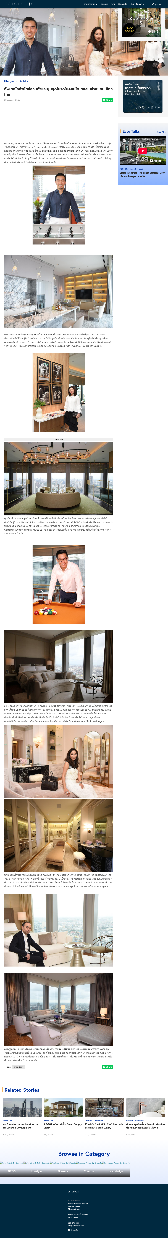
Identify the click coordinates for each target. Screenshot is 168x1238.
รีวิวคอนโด (122, 4)
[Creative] (89, 1163)
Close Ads (59, 439)
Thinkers (63, 1171)
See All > (161, 131)
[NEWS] (11, 1163)
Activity (24, 81)
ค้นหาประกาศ (137, 4)
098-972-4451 (73, 1223)
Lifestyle (9, 81)
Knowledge (116, 1171)
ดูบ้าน (113, 4)
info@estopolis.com (76, 1225)
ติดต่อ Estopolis (74, 1200)
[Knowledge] (116, 1163)
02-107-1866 (73, 1217)
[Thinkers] (63, 1163)
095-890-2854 (74, 1206)
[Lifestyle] (36, 1163)
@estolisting (75, 1209)
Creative (89, 1171)
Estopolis (74, 1230)
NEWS (12, 1171)
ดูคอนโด (104, 4)
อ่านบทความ (89, 4)
